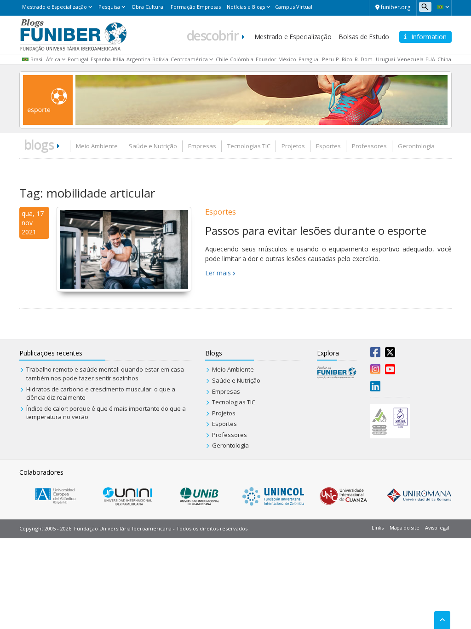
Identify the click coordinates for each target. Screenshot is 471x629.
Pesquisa (109, 6)
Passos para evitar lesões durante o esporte (315, 230)
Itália (118, 59)
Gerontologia (416, 146)
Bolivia (160, 59)
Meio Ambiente (97, 146)
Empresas (202, 146)
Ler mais (218, 272)
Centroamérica (189, 59)
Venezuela (410, 59)
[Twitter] (390, 354)
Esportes (328, 146)
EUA (430, 59)
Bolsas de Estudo (364, 36)
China (444, 59)
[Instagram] (375, 371)
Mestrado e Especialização (54, 6)
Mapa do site (404, 527)
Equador (266, 59)
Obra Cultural (148, 6)
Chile (222, 59)
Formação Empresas (196, 6)
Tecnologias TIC (248, 146)
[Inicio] (73, 34)
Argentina (138, 59)
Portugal (78, 59)
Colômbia (241, 59)
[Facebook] (375, 354)
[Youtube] (390, 371)
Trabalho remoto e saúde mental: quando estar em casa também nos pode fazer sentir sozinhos (105, 373)
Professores (369, 146)
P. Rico (344, 59)
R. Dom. (364, 59)
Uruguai (385, 59)
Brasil (37, 59)
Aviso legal (437, 527)
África (53, 59)
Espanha (101, 59)
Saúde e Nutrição (153, 146)
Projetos (293, 146)
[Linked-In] (375, 388)
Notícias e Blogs (246, 6)
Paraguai (309, 59)
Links (378, 527)
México (287, 59)
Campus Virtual (293, 6)
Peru (328, 59)
